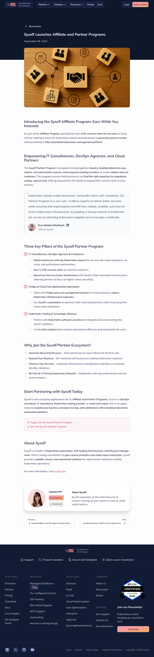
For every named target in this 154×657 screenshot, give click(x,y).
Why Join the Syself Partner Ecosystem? (57, 345)
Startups (71, 583)
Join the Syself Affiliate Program (49, 426)
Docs (99, 4)
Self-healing (36, 599)
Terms (68, 649)
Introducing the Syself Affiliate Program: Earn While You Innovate (71, 123)
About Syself (35, 443)
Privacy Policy (92, 649)
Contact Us (102, 620)
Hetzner (9, 589)
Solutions (58, 4)
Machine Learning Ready (44, 623)
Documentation (104, 626)
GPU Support (37, 611)
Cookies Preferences (112, 649)
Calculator (10, 601)
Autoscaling (36, 617)
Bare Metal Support (41, 605)
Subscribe (133, 629)
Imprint (78, 649)
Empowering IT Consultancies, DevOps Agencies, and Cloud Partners (74, 158)
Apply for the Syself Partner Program (51, 422)
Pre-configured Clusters (43, 593)
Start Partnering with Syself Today (53, 391)
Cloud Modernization (77, 601)
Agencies (71, 619)
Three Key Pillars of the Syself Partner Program (63, 246)
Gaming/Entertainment (79, 625)
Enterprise (72, 613)
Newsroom (35, 26)
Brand (99, 595)
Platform (43, 4)
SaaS (69, 589)
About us (101, 583)
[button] (56, 497)
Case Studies (12, 613)
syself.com (60, 471)
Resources (75, 4)
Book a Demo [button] (140, 4)
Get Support (103, 614)
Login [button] (126, 4)
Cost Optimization (76, 607)
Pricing (90, 4)
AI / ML (70, 595)
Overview (10, 583)
